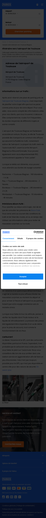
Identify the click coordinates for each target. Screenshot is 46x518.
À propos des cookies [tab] (34, 238)
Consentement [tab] (8, 238)
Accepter (23, 276)
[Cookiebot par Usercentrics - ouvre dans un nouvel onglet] (33, 232)
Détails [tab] (20, 238)
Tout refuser (23, 284)
